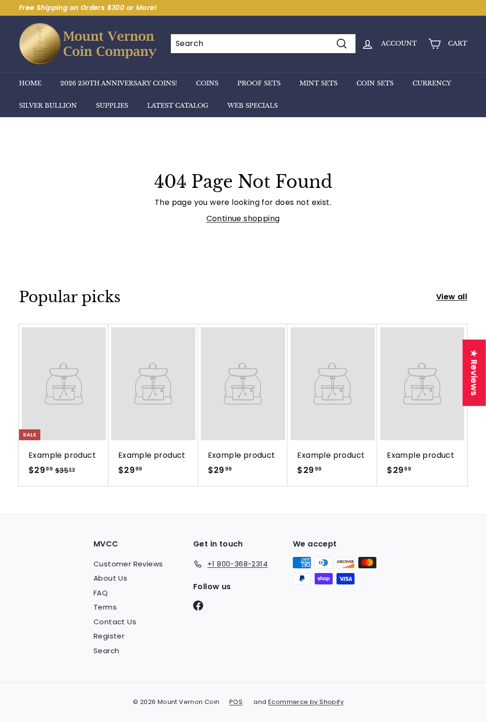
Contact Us (114, 622)
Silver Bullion (48, 106)
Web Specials (252, 106)
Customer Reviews (128, 564)
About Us (110, 578)
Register (108, 636)
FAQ (100, 593)
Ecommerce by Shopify (306, 701)
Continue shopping (243, 218)
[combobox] (263, 43)
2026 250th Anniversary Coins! (118, 83)
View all (451, 296)
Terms (105, 607)
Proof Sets (258, 83)
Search (106, 651)
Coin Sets (374, 83)
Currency (431, 83)
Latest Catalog (177, 106)
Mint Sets (318, 83)
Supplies (112, 106)
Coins (207, 83)
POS (236, 701)
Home (30, 83)
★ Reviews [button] (474, 373)
